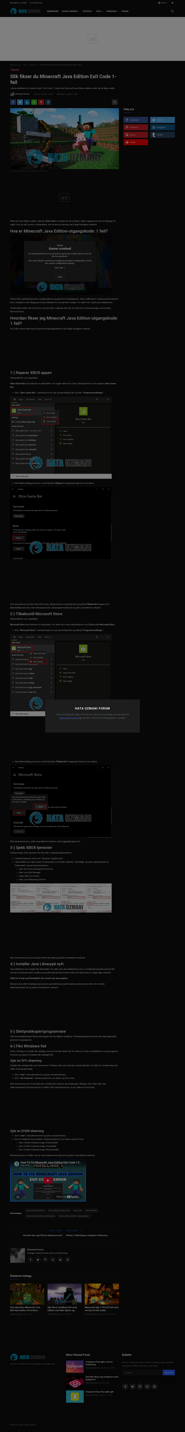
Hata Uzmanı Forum (68, 718)
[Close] (136, 703)
